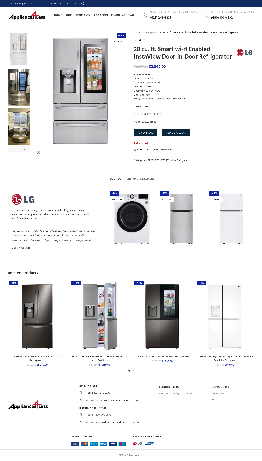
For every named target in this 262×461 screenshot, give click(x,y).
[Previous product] (136, 40)
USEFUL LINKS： (221, 387)
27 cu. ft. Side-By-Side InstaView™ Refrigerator (162, 357)
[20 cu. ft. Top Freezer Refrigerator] (181, 219)
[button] (13, 149)
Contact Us (218, 393)
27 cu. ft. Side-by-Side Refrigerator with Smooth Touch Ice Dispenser (225, 358)
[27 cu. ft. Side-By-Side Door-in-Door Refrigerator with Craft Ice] (99, 316)
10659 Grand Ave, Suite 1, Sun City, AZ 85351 (119, 400)
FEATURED (153, 160)
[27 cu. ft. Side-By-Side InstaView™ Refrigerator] (162, 316)
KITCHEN (165, 160)
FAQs (214, 400)
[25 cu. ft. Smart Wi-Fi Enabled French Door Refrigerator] (37, 316)
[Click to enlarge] (38, 152)
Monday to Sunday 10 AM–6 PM (176, 393)
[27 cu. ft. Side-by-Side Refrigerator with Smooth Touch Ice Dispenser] (224, 316)
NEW (173, 160)
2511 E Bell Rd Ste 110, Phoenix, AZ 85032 (117, 422)
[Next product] (144, 40)
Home (137, 33)
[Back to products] (140, 40)
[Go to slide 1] (129, 371)
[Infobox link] (117, 393)
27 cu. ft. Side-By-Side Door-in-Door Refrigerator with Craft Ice (99, 358)
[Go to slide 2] (133, 371)
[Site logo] (27, 15)
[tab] (114, 177)
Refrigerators (151, 33)
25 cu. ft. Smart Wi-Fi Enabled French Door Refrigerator (37, 358)
